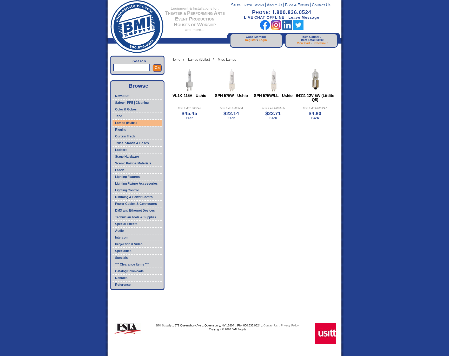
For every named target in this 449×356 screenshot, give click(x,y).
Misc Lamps (227, 59)
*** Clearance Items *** (132, 264)
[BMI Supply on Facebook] (265, 29)
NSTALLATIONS (253, 5)
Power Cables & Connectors (136, 204)
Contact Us (270, 325)
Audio (119, 231)
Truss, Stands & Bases (132, 143)
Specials (121, 258)
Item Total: (308, 39)
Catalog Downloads (129, 271)
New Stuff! (122, 96)
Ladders (121, 150)
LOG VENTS (297, 5)
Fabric (119, 170)
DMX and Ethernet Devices (135, 210)
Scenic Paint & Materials (133, 163)
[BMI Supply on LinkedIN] (287, 29)
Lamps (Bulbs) (126, 123)
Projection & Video (128, 244)
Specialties (123, 251)
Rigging (120, 129)
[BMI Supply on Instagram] (276, 29)
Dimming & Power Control (134, 197)
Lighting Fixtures (127, 177)
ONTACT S (321, 5)
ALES (236, 5)
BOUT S (274, 5)
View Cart (303, 43)
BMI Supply (163, 325)
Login (263, 39)
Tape (118, 116)
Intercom (121, 237)
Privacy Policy (290, 325)
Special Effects (126, 224)
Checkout (321, 43)
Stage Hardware (127, 156)
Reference (123, 285)
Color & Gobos (126, 109)
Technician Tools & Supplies (135, 217)
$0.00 (319, 39)
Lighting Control (126, 190)
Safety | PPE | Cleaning (132, 102)
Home (175, 59)
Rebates (121, 278)
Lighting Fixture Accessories (136, 183)
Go (157, 68)
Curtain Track (125, 136)
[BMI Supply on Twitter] (298, 29)
